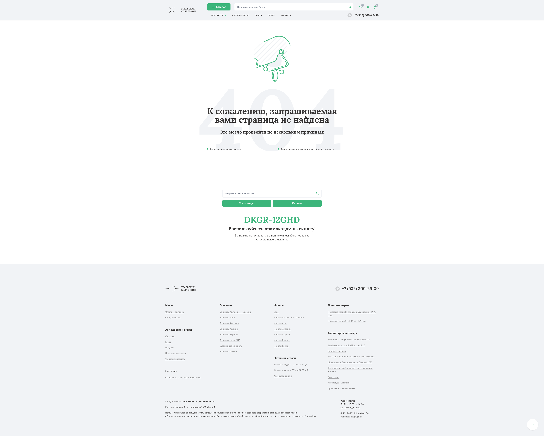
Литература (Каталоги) (339, 382)
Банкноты (226, 305)
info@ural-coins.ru (174, 401)
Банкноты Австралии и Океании (235, 311)
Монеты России (281, 345)
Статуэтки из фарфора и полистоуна (183, 377)
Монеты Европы (282, 340)
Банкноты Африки (229, 328)
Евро (276, 311)
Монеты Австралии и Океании (289, 317)
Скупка (258, 15)
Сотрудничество (240, 15)
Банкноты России (228, 351)
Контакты (286, 15)
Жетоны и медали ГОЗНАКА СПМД (291, 370)
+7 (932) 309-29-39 (366, 15)
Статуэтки (170, 336)
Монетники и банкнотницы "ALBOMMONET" (350, 362)
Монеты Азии (280, 323)
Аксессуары (333, 377)
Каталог (221, 6)
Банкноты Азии (227, 317)
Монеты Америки (282, 328)
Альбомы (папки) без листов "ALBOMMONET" (350, 339)
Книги (168, 341)
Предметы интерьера (175, 353)
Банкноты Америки (229, 323)
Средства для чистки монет (341, 388)
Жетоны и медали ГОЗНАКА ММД (290, 364)
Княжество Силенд (283, 375)
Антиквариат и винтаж (179, 329)
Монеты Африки (282, 334)
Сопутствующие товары (342, 333)
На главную (246, 203)
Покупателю (217, 15)
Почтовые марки (338, 305)
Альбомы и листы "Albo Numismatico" (346, 345)
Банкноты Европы (229, 334)
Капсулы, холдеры (337, 350)
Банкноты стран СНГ (230, 340)
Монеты (279, 305)
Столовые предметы (175, 358)
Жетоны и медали (285, 358)
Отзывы (271, 15)
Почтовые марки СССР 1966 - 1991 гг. (347, 320)
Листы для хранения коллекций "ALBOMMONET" (352, 356)
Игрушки (169, 347)
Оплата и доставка (174, 311)
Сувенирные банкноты (231, 345)
